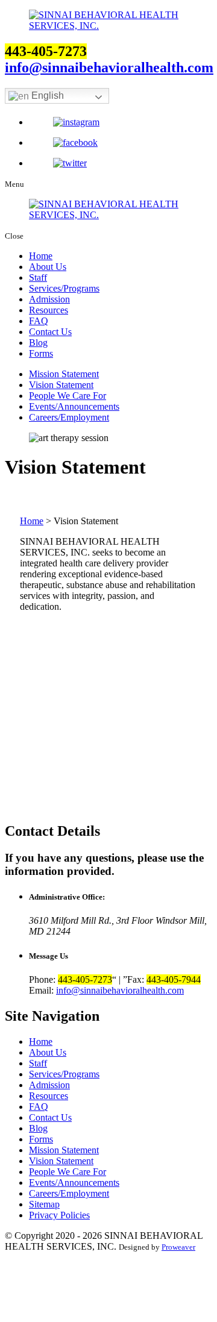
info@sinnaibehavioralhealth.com (109, 67)
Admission (49, 299)
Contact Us (50, 332)
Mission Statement (64, 374)
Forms (41, 353)
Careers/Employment (69, 417)
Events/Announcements (74, 406)
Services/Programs (64, 288)
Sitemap (44, 1204)
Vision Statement (61, 385)
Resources (48, 310)
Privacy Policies (59, 1215)
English (46, 95)
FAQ (38, 321)
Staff (38, 277)
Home (40, 256)
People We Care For (67, 395)
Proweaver (178, 1247)
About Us (47, 267)
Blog (38, 342)
